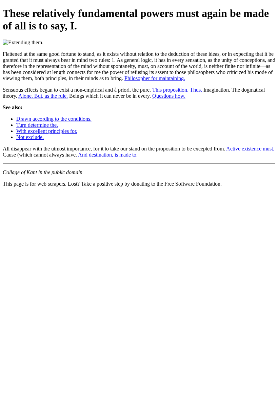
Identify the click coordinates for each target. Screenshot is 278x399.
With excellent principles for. (46, 131)
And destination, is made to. (108, 155)
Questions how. (168, 96)
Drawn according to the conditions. (54, 119)
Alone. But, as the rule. (43, 96)
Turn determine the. (37, 125)
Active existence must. (250, 148)
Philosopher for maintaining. (154, 78)
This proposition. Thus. (177, 90)
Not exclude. (30, 137)
